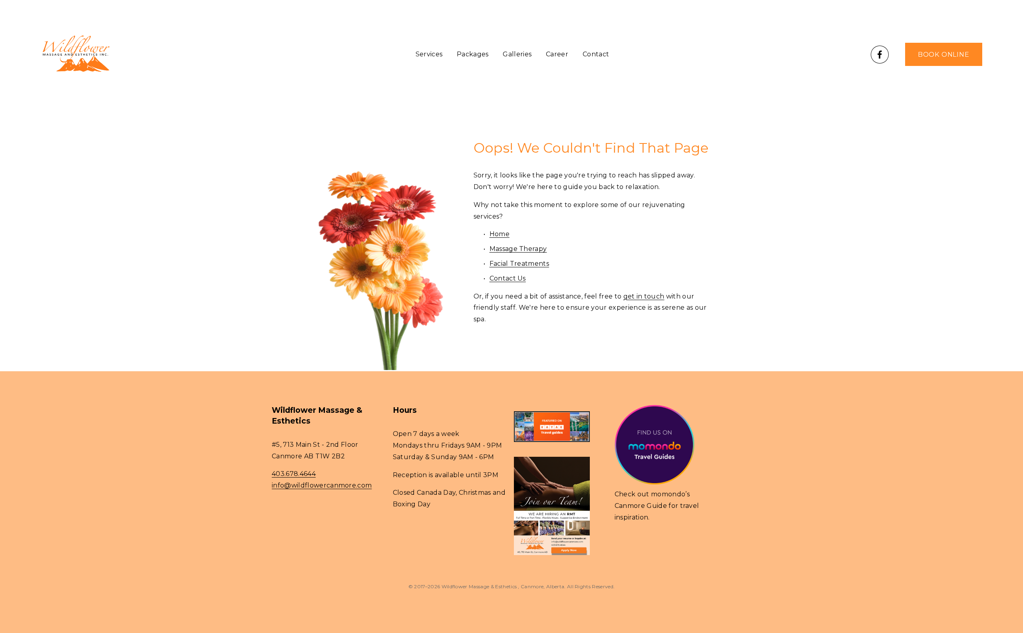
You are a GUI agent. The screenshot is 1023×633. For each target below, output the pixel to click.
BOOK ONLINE (943, 54)
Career (557, 54)
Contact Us (508, 278)
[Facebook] (880, 55)
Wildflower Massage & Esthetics (480, 586)
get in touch (644, 296)
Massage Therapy (518, 249)
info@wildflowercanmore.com (322, 485)
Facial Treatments (519, 263)
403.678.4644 (294, 474)
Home (500, 234)
